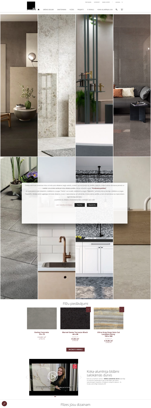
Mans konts (106, 2)
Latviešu (117, 2)
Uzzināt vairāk (19, 153)
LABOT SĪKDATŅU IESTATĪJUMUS (64, 205)
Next (81, 377)
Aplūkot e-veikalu (75, 349)
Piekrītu (79, 205)
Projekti (81, 10)
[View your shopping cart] (123, 9)
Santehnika (61, 10)
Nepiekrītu (92, 205)
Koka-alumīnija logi (105, 10)
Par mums (88, 2)
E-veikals (90, 10)
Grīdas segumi (48, 10)
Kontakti (97, 2)
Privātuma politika (99, 188)
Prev (27, 377)
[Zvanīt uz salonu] (4, 403)
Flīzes (72, 10)
